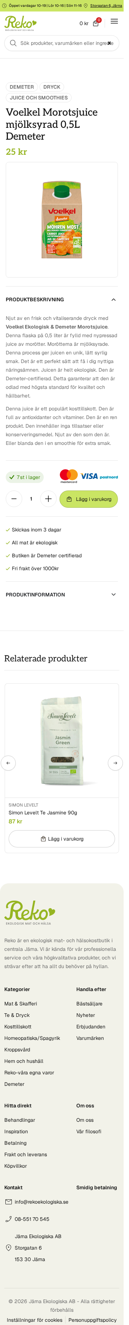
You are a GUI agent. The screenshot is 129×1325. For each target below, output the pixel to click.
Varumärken (90, 1038)
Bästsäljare (89, 1003)
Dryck (51, 87)
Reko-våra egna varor (29, 1072)
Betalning (15, 1143)
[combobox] (61, 43)
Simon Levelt (23, 805)
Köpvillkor (15, 1166)
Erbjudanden (90, 1026)
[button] (8, 763)
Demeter (22, 87)
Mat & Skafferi (20, 1003)
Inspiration (16, 1131)
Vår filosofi (88, 1131)
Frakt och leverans (25, 1154)
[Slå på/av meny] (114, 21)
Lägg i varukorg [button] (65, 839)
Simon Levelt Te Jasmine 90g (43, 812)
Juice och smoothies (39, 97)
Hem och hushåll (23, 1061)
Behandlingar (19, 1120)
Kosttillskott (18, 1026)
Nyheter (85, 1015)
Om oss (85, 1120)
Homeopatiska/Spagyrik (32, 1038)
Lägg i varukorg (93, 499)
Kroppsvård (17, 1049)
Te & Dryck (17, 1015)
